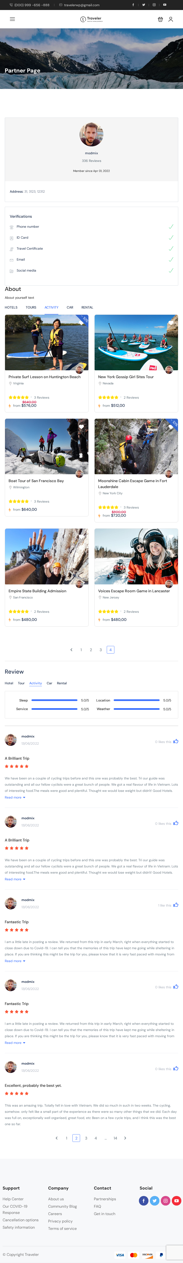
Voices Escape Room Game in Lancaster (134, 590)
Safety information (19, 1227)
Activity (51, 307)
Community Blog (62, 1206)
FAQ (97, 1206)
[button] (160, 19)
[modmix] (79, 370)
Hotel (9, 683)
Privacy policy (60, 1221)
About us (56, 1198)
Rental (87, 307)
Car (70, 307)
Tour (21, 683)
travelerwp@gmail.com (81, 5)
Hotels (11, 307)
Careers (55, 1213)
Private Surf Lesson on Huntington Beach (45, 376)
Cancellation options (21, 1219)
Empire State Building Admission (37, 590)
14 (115, 1138)
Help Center (13, 1198)
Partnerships (105, 1198)
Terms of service (62, 1228)
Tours (31, 307)
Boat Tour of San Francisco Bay (36, 480)
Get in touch (104, 1213)
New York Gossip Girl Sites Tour (126, 376)
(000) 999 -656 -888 (32, 5)
